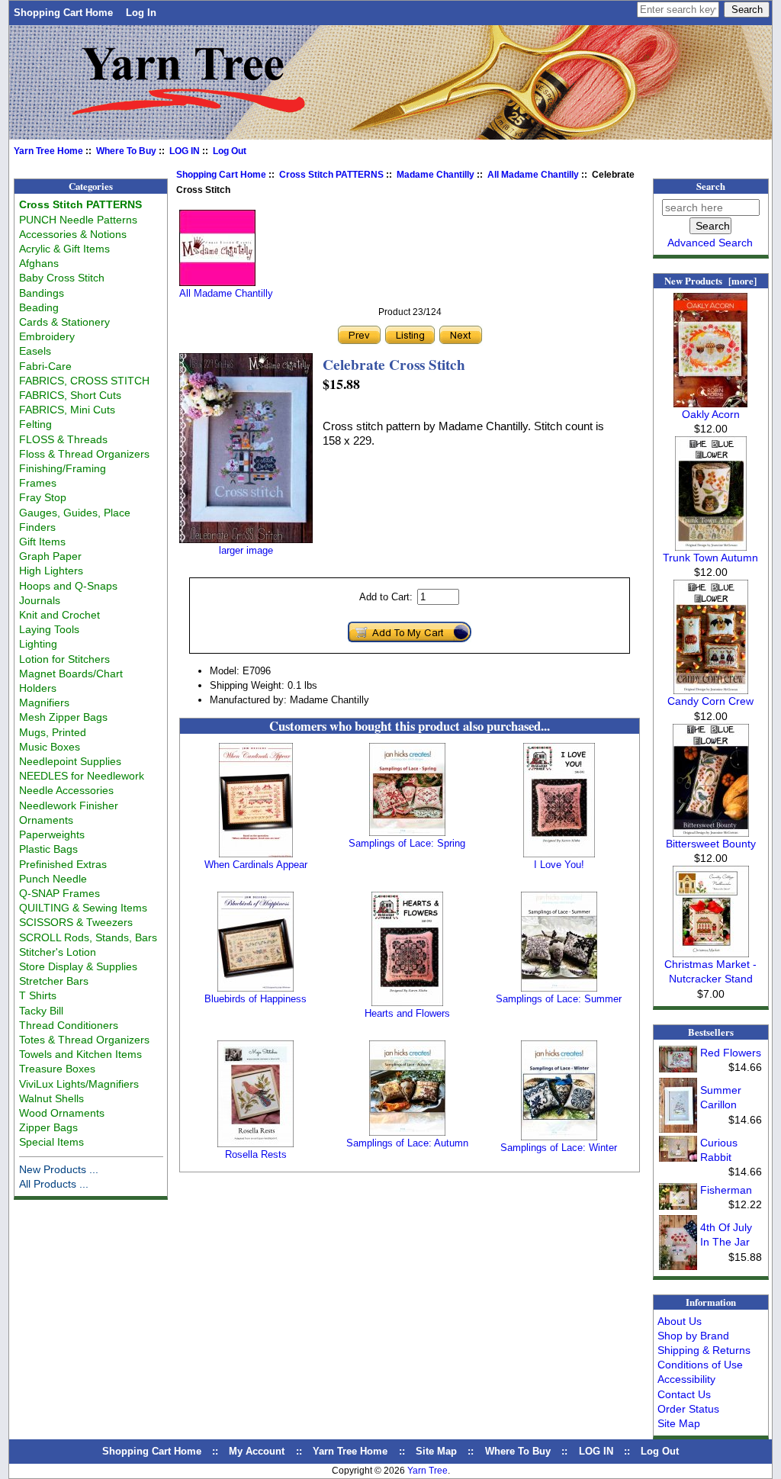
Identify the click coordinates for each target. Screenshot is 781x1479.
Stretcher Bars (53, 981)
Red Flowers (730, 1053)
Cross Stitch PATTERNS (331, 174)
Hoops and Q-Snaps (68, 586)
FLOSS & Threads (63, 439)
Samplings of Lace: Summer (559, 999)
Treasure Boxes (57, 1069)
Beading (39, 307)
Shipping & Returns (703, 1350)
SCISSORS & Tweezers (76, 922)
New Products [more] (710, 281)
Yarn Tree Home (48, 151)
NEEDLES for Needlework (81, 776)
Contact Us (684, 1394)
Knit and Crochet (59, 615)
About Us (679, 1321)
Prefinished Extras (63, 864)
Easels (35, 351)
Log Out (229, 151)
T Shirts (37, 995)
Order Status (688, 1409)
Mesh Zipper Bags (63, 717)
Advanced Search (710, 242)
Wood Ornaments (61, 1113)
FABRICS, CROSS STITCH (84, 381)
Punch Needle (53, 879)
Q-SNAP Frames (59, 893)
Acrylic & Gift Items (64, 249)
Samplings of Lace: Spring (407, 843)
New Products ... (58, 1169)
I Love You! (559, 864)
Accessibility (686, 1379)
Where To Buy (126, 151)
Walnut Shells (51, 1098)
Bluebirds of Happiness (255, 999)
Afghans (39, 263)
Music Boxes (49, 747)
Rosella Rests (256, 1154)
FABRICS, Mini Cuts (67, 410)
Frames (37, 483)
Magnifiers (44, 702)
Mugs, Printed (52, 732)
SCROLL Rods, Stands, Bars (88, 937)
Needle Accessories (66, 790)
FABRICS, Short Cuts (70, 395)
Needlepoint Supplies (70, 761)
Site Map (678, 1423)
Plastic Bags (48, 849)
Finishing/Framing (62, 468)
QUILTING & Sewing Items (83, 908)
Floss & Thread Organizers (84, 454)
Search (710, 186)
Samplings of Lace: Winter (558, 1147)
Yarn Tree (427, 1470)
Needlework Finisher (68, 805)
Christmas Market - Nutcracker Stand (710, 971)
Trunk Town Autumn (710, 557)
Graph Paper (50, 556)
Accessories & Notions (73, 234)
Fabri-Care (45, 366)
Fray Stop (42, 497)
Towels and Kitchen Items (80, 1054)
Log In (141, 12)
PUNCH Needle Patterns (78, 220)
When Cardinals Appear (255, 864)
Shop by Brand (693, 1335)
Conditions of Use (700, 1364)
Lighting (38, 644)
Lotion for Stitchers (64, 659)
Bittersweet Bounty (711, 844)
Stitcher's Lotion (57, 952)
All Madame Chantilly (533, 174)
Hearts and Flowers (407, 1013)
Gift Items (42, 541)
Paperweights (52, 834)
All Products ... (53, 1184)
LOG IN (184, 151)
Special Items (51, 1142)
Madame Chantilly (435, 174)
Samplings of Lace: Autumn (407, 1143)
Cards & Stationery (64, 322)
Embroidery (47, 336)
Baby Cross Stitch (61, 278)
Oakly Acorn (711, 414)
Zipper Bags (48, 1127)
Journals (39, 600)
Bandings (41, 293)
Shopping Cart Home (63, 12)
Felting (35, 424)
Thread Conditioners (68, 1025)
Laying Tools (49, 629)
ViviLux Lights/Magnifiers (79, 1084)
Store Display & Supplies (78, 966)
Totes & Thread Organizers (84, 1040)
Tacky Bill (41, 1011)
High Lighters (51, 570)
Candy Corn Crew (710, 701)
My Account (256, 1451)
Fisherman (726, 1190)
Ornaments (46, 820)
